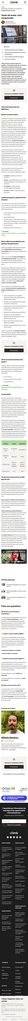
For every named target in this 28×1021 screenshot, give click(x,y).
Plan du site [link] (4, 978)
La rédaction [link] (18, 992)
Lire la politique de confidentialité (9, 1014)
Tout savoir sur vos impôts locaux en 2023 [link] (6, 855)
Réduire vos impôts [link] (6, 990)
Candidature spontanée (18, 977)
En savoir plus (14, 98)
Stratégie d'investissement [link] (19, 982)
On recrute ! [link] (18, 973)
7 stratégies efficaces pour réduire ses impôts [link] (7, 868)
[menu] (3, 2)
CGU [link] (3, 970)
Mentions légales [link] (6, 967)
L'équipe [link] (17, 970)
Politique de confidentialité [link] (5, 974)
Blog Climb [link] (17, 989)
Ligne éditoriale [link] (19, 995)
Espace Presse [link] (18, 986)
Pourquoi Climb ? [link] (19, 967)
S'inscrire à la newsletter (14, 825)
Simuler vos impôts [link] (6, 993)
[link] (14, 2)
